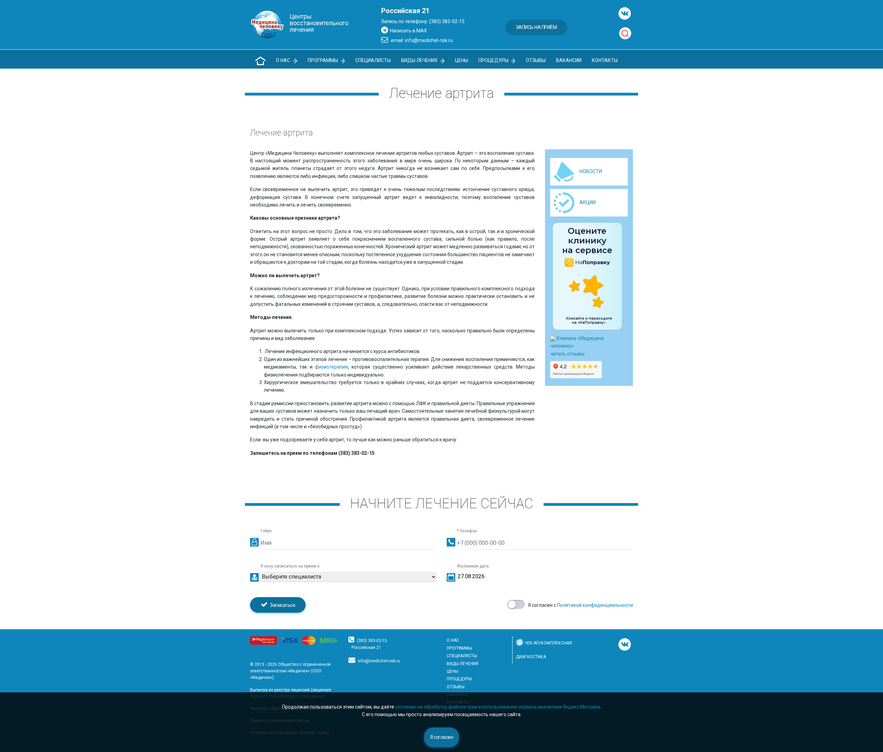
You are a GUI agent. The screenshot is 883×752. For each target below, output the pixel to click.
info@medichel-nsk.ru (379, 661)
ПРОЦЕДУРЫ (493, 60)
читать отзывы (567, 354)
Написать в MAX (408, 30)
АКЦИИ (587, 202)
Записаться (282, 605)
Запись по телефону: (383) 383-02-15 (423, 21)
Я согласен (441, 737)
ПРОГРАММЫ (323, 60)
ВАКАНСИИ (569, 60)
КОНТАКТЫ (605, 60)
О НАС (283, 60)
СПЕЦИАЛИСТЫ (373, 60)
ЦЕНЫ (461, 60)
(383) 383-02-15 (372, 640)
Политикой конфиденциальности (595, 605)
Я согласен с (580, 605)
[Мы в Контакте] (624, 13)
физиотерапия (331, 367)
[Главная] (260, 60)
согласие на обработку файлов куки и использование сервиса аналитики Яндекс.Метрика (497, 707)
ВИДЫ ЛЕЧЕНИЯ (419, 60)
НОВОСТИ (590, 171)
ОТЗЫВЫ (536, 60)
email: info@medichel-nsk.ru (421, 40)
